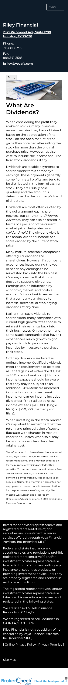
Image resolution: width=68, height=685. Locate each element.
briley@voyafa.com (18, 63)
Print (11, 77)
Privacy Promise (50, 644)
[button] (55, 7)
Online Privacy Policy (20, 644)
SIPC (41, 542)
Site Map (9, 659)
